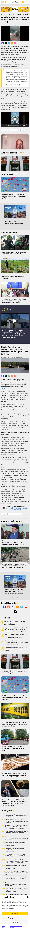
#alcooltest (5, 130)
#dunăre (10, 514)
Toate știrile (6, 810)
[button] (27, 897)
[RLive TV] (6, 309)
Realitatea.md (20, 25)
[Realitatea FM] (22, 2)
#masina (11, 130)
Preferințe (15, 922)
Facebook (2, 43)
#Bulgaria (4, 514)
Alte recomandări (9, 232)
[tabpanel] (15, 214)
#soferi (18, 130)
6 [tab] (19, 342)
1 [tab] (12, 228)
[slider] (13, 125)
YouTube (26, 607)
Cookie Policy (3, 926)
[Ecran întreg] (27, 125)
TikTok (15, 611)
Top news (5, 618)
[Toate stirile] (5, 2)
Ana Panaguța (19, 357)
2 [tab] (14, 228)
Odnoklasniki (12, 43)
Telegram (9, 43)
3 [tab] (16, 228)
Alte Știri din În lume (10, 521)
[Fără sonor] (24, 125)
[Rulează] (3, 125)
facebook (4, 607)
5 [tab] (17, 342)
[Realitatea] (12, 2)
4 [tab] (17, 228)
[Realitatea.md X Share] (6, 43)
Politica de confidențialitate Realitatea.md (16, 926)
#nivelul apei (18, 514)
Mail (15, 43)
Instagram (8, 607)
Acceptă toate (15, 913)
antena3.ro (4, 388)
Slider (13, 357)
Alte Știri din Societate (11, 153)
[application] (15, 119)
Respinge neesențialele (15, 918)
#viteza (23, 130)
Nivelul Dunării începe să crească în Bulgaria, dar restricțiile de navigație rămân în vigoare (14, 350)
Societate (13, 25)
